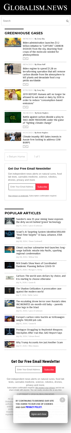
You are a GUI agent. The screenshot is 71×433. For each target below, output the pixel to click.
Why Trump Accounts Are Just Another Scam (39, 342)
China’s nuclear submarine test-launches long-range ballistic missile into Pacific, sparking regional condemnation (41, 250)
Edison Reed (34, 336)
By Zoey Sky (40, 39)
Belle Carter (33, 295)
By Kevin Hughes (41, 113)
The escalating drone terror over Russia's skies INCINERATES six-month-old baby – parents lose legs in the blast (41, 304)
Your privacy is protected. (18, 196)
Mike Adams (34, 346)
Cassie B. (32, 282)
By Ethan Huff (40, 64)
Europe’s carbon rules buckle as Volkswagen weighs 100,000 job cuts (40, 319)
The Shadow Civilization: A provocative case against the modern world (38, 290)
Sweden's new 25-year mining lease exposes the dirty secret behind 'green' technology (39, 221)
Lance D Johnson (35, 226)
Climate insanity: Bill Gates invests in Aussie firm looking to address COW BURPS (42, 139)
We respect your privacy (45, 388)
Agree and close (38, 414)
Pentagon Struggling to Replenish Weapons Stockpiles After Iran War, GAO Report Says (39, 331)
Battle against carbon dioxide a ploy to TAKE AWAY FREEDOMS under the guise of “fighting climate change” (43, 120)
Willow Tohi (33, 257)
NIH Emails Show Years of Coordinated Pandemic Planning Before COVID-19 (36, 265)
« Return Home (16, 156)
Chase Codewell (35, 241)
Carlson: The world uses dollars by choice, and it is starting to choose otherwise (41, 277)
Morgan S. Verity (35, 270)
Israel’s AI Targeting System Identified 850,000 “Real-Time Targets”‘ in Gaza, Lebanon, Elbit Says (40, 234)
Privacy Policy (34, 407)
